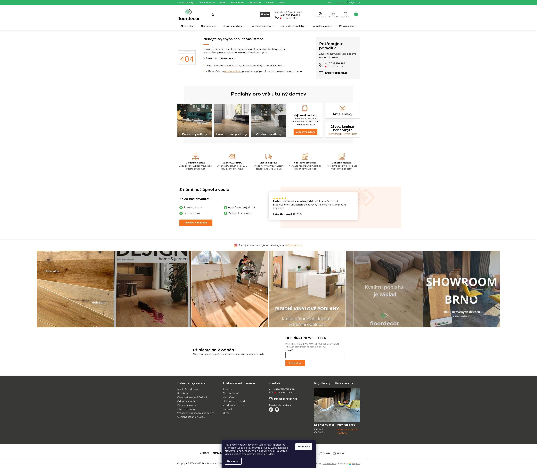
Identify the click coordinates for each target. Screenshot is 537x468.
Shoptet (356, 463)
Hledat (265, 14)
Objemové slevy (186, 409)
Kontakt (281, 2)
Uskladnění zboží (195, 162)
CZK (330, 2)
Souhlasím (303, 446)
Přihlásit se (295, 363)
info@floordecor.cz (285, 398)
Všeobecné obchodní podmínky (195, 413)
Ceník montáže (237, 2)
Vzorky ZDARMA (232, 162)
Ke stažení (228, 397)
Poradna (223, 2)
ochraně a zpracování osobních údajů (253, 454)
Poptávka (269, 2)
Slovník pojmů (231, 393)
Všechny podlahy (305, 132)
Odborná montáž (341, 162)
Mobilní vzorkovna (207, 2)
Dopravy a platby (186, 405)
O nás (226, 413)
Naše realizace (255, 2)
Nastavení (233, 461)
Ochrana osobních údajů (191, 417)
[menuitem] (187, 26)
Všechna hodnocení (195, 222)
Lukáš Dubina (329, 463)
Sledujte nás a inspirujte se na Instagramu (270, 245)
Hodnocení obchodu (235, 401)
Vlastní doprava (269, 162)
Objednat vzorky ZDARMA (192, 397)
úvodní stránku (233, 71)
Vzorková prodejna (186, 2)
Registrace (354, 2)
